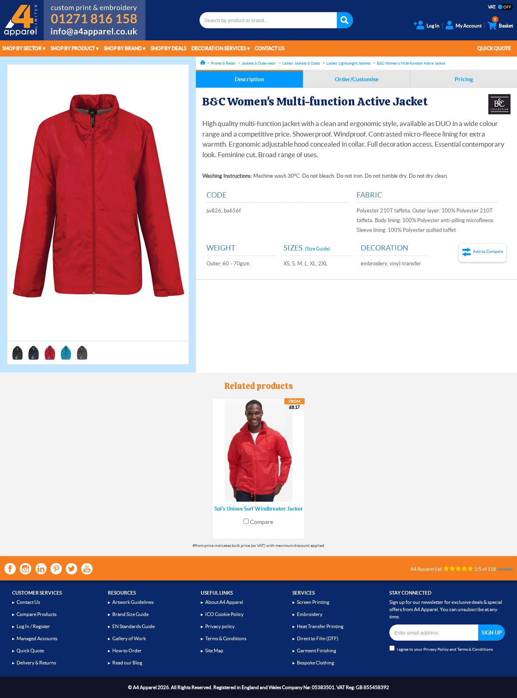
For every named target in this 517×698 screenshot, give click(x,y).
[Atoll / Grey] (66, 349)
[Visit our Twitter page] (71, 568)
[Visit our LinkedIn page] (40, 568)
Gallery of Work (129, 638)
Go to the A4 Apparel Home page (22, 20)
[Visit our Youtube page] (87, 568)
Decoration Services (218, 48)
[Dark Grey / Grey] (82, 349)
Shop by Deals (168, 48)
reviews (505, 569)
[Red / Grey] (50, 349)
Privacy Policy (436, 649)
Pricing (464, 79)
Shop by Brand (123, 48)
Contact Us (269, 48)
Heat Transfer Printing (320, 626)
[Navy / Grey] (33, 349)
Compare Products (37, 614)
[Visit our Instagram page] (25, 568)
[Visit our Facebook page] (10, 568)
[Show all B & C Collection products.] (499, 104)
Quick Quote (494, 48)
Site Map (214, 650)
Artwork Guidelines (132, 602)
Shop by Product (72, 48)
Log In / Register (33, 626)
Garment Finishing (316, 650)
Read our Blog (127, 662)
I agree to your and (445, 649)
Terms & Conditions (225, 638)
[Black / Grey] (17, 349)
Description (249, 79)
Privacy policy (220, 626)
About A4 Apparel (224, 602)
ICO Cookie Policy (224, 614)
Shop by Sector (22, 48)
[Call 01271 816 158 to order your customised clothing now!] (94, 13)
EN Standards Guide (133, 626)
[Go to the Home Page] (203, 62)
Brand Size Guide (130, 614)
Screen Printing (313, 602)
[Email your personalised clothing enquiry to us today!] (94, 33)
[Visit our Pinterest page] (56, 568)
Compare (261, 522)
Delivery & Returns (36, 662)
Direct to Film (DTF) (317, 638)
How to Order (127, 650)
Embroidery (309, 614)
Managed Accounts (37, 638)
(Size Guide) (317, 248)
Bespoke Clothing (315, 662)
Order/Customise (356, 79)
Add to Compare (488, 251)
